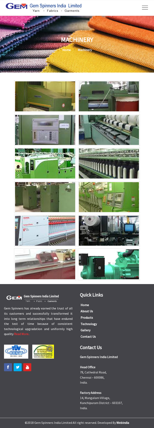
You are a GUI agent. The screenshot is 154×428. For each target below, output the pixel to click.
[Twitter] (18, 367)
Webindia (123, 423)
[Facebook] (8, 367)
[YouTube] (27, 367)
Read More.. (22, 334)
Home (66, 50)
